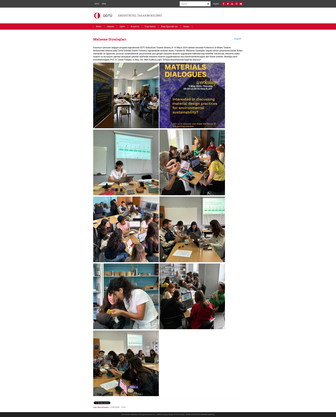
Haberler (110, 26)
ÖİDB (104, 4)
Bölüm (98, 26)
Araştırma (135, 26)
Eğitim (122, 26)
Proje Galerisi (150, 26)
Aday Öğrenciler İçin (169, 26)
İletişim (186, 26)
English (216, 4)
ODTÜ (97, 4)
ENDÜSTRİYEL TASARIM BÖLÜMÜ (140, 15)
